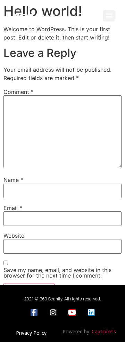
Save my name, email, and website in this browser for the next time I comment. (57, 272)
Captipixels (104, 331)
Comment (18, 92)
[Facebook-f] (34, 312)
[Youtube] (72, 312)
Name (13, 180)
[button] (109, 15)
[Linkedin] (91, 312)
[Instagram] (53, 312)
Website (13, 235)
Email (12, 208)
